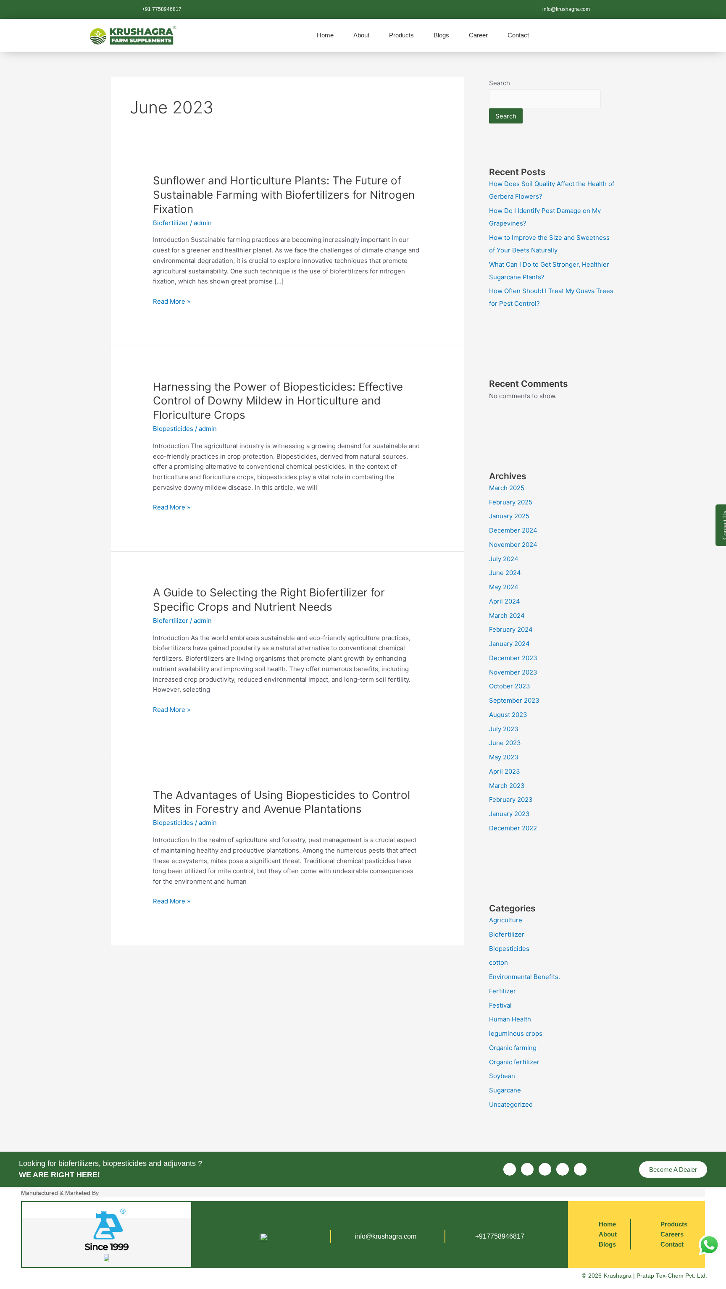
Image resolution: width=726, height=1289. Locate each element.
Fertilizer (502, 991)
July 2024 (503, 559)
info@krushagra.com (385, 1236)
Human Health (510, 1019)
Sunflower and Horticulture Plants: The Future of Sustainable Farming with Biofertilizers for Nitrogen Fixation (284, 194)
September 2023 (514, 700)
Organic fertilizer (514, 1062)
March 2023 (507, 786)
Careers (672, 1234)
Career (478, 35)
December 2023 (513, 658)
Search (499, 83)
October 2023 (509, 686)
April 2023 (504, 771)
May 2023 (503, 757)
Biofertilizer (170, 223)
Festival (500, 1005)
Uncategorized (511, 1104)
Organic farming (513, 1048)
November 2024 (513, 545)
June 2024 (505, 573)
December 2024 (513, 530)
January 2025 (509, 516)
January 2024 (509, 644)
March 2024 (507, 616)
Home (325, 35)
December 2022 (513, 828)
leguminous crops (515, 1033)
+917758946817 (499, 1236)
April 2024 (504, 601)
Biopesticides (173, 429)
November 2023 (513, 672)
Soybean (502, 1076)
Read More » (171, 302)
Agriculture (505, 920)
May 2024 (503, 587)
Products (401, 35)
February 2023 (511, 799)
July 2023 (503, 729)
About (361, 35)
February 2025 (510, 502)
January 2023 (509, 814)
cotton (498, 962)
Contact (518, 35)
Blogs (441, 35)
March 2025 (506, 488)
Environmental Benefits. (524, 977)
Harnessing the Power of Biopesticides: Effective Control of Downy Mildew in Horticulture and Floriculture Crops (278, 401)
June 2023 (505, 743)
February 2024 (511, 629)
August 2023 (508, 715)
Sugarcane (505, 1090)
